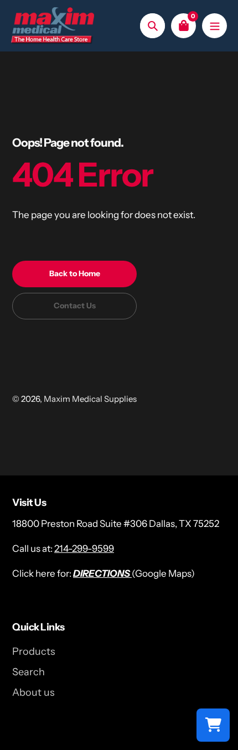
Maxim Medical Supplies (90, 399)
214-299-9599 (84, 548)
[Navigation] (214, 25)
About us (33, 692)
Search (28, 672)
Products (33, 651)
